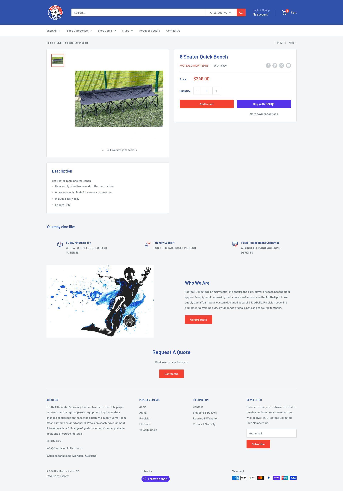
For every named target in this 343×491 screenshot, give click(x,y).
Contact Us (173, 30)
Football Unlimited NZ (194, 65)
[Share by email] (288, 65)
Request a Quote (149, 30)
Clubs (125, 30)
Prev (279, 42)
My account (260, 14)
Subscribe (258, 444)
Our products (198, 319)
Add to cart (207, 104)
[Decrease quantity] (197, 91)
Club (59, 42)
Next (291, 42)
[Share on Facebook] (268, 65)
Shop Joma (105, 30)
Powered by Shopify (57, 475)
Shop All (51, 30)
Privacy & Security (204, 424)
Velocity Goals (148, 429)
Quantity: (185, 90)
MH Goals (145, 424)
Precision (145, 418)
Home (49, 42)
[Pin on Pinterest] (274, 65)
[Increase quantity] (216, 91)
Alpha (142, 412)
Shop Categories (77, 30)
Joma (142, 406)
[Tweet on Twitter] (281, 65)
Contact (198, 406)
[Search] (241, 12)
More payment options (264, 113)
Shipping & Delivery (205, 412)
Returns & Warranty (205, 418)
